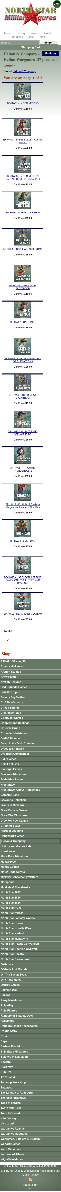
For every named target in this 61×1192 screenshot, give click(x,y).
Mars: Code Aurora (13, 872)
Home (7, 33)
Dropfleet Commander (15, 753)
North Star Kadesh (13, 933)
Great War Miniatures (14, 815)
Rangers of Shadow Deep (17, 1015)
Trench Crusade (11, 1113)
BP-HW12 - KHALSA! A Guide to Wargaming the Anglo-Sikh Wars (23, 505)
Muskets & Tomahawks (15, 887)
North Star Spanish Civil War (19, 949)
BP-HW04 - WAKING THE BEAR (23, 212)
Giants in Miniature (13, 805)
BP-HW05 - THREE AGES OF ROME (23, 249)
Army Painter (9, 676)
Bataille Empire (10, 692)
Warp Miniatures (11, 1149)
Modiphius (7, 882)
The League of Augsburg (17, 1092)
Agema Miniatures (12, 666)
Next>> (8, 631)
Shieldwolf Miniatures (14, 1051)
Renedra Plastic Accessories (19, 1026)
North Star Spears (12, 954)
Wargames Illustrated (14, 1133)
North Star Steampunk (15, 959)
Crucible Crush (10, 728)
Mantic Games (10, 866)
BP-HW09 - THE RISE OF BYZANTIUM (23, 396)
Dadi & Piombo (10, 738)
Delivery (20, 33)
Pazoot (5, 995)
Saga (4, 1041)
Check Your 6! (10, 707)
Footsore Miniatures (13, 774)
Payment (34, 33)
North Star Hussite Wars (16, 928)
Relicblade (7, 1020)
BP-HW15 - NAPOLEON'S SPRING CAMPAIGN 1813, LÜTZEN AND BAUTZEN (23, 580)
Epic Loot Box (10, 764)
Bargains (17, 36)
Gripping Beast (10, 825)
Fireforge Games (11, 769)
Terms (42, 36)
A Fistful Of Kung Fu (14, 661)
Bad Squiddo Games (14, 687)
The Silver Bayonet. (13, 1097)
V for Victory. (9, 1118)
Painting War (9, 990)
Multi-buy (51, 53)
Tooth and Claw (11, 1108)
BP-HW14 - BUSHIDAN (22, 541)
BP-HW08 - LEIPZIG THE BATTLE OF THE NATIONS (22, 359)
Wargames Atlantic (13, 1128)
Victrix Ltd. (7, 1123)
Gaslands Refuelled (13, 800)
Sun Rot (6, 1072)
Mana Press (8, 861)
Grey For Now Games (14, 820)
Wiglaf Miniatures (12, 1159)
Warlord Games (10, 1144)
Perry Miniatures (11, 1000)
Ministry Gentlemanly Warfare (19, 877)
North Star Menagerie (14, 938)
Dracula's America (12, 748)
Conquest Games (12, 717)
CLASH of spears (12, 702)
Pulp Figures (9, 1010)
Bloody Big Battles (13, 697)
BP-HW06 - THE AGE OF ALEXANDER (22, 287)
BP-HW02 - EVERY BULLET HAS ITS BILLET (23, 141)
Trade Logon (30, 1184)
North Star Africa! (12, 913)
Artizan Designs (11, 682)
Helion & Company (24, 71)
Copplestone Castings (15, 723)
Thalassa (6, 1087)
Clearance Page (11, 712)
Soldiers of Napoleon (14, 1056)
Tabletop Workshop (13, 1082)
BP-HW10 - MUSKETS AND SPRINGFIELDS (22, 432)
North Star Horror (12, 923)
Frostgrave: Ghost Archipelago (20, 789)
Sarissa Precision (12, 1046)
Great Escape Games (14, 810)
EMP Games (8, 759)
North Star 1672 (11, 892)
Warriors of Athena (13, 1154)
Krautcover (8, 851)
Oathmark (7, 964)
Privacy (34, 1174)
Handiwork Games (12, 836)
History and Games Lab (16, 846)
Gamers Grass (10, 795)
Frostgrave (8, 784)
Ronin (4, 1036)
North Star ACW (11, 907)
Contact (49, 33)
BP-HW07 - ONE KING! (22, 322)
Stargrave (7, 1067)
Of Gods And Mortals (14, 969)
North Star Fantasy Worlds (18, 918)
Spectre (6, 1061)
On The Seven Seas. (14, 974)
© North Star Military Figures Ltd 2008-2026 (30, 1166)
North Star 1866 (11, 902)
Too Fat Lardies (11, 1103)
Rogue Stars (9, 1031)
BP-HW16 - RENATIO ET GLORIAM (23, 614)
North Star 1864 (11, 897)
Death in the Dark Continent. (19, 743)
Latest (30, 36)
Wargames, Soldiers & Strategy (20, 1138)
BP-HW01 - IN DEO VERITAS (22, 103)
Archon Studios (11, 671)
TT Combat (8, 1077)
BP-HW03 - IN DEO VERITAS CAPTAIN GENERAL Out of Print (22, 177)
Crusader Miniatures (14, 733)
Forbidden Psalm (12, 779)
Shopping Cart (30, 47)
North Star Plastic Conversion (20, 943)
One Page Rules (11, 979)
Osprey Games (10, 984)
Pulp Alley (7, 1005)
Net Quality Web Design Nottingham (31, 1170)
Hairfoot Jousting (12, 830)
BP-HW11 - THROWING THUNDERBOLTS (23, 469)
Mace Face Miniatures (14, 856)
